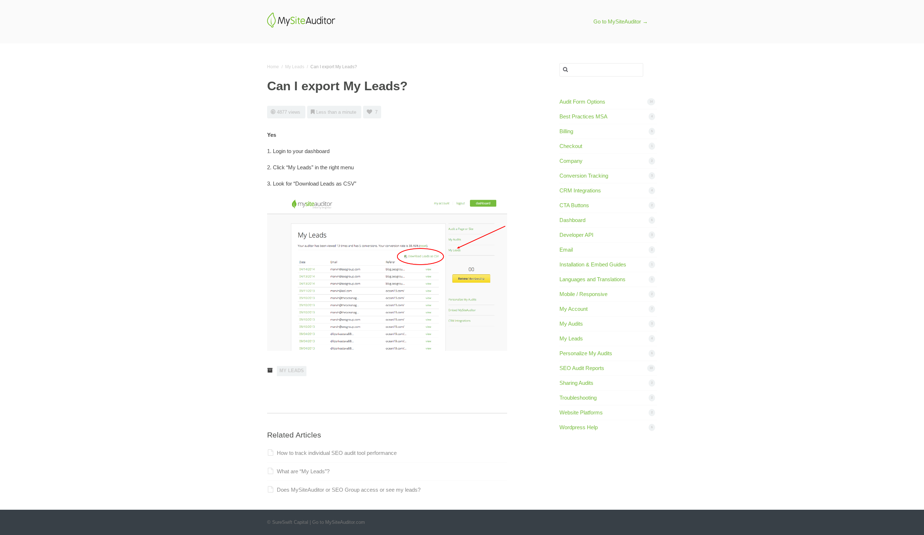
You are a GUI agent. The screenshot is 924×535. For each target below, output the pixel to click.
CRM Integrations (580, 190)
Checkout (570, 146)
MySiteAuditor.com (345, 522)
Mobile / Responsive (583, 294)
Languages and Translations (592, 279)
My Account (573, 309)
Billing (566, 131)
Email (566, 250)
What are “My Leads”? (303, 471)
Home (273, 66)
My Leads (294, 66)
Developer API (576, 235)
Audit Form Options (582, 102)
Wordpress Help (578, 427)
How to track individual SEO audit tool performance (337, 453)
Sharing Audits (576, 383)
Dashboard (572, 220)
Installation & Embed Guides (592, 264)
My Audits (571, 324)
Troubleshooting (578, 398)
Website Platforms (581, 412)
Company (571, 161)
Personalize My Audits (585, 353)
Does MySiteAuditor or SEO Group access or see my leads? (348, 490)
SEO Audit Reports (581, 368)
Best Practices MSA (583, 116)
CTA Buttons (574, 205)
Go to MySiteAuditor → (620, 21)
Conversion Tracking (583, 176)
